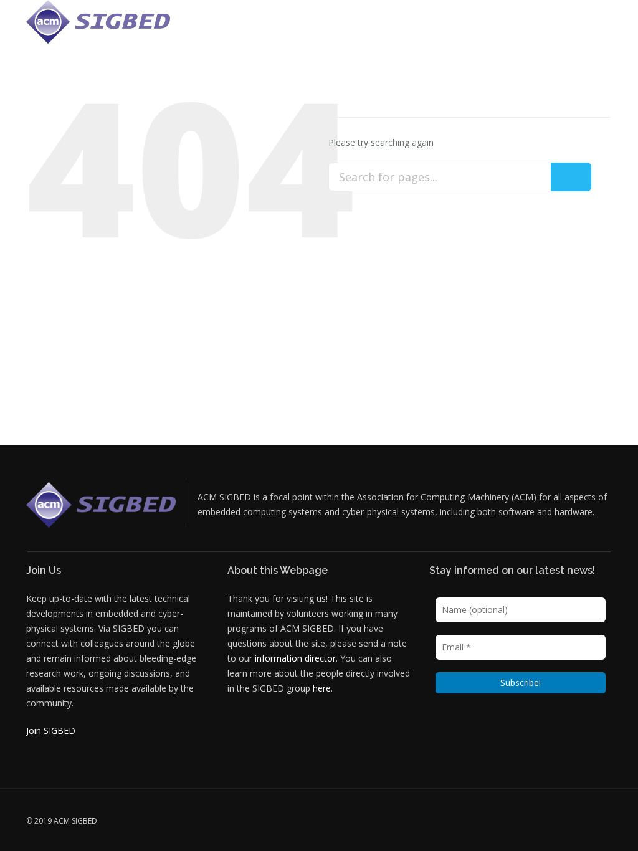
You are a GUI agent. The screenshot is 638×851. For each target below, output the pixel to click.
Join (597, 27)
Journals (471, 27)
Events (352, 27)
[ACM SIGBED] (98, 22)
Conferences (409, 27)
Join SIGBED (50, 730)
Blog (563, 27)
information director (295, 658)
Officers (305, 27)
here (322, 688)
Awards (522, 27)
